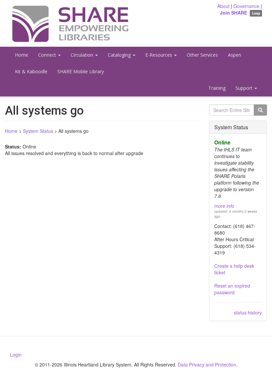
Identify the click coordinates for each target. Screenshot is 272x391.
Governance (246, 6)
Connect (47, 55)
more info (224, 205)
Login (16, 354)
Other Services (202, 55)
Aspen (234, 55)
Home (21, 55)
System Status (38, 131)
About (223, 6)
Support (245, 88)
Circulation (83, 55)
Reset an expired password (232, 289)
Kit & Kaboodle (31, 71)
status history (248, 312)
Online (222, 142)
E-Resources (159, 55)
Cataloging (120, 55)
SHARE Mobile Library (80, 71)
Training (217, 88)
